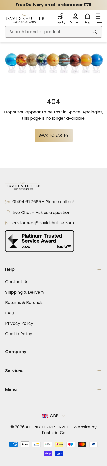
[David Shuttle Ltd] (24, 19)
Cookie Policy (18, 334)
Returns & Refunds (24, 303)
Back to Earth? (54, 135)
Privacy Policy (19, 323)
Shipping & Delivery (24, 292)
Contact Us (16, 282)
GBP (54, 416)
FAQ (9, 313)
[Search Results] (94, 32)
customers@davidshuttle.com (43, 223)
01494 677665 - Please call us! (43, 202)
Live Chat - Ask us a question (41, 212)
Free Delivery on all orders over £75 (53, 5)
